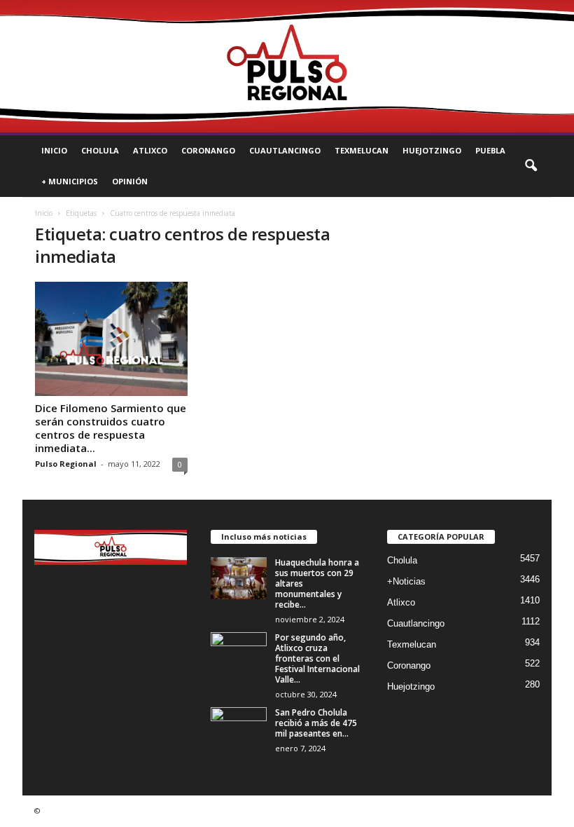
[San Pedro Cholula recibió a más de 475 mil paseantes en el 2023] (239, 728)
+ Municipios (69, 181)
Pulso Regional (66, 463)
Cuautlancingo (285, 150)
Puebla (490, 150)
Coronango (208, 150)
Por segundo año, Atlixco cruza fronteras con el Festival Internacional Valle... (317, 658)
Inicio (54, 150)
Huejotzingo (431, 150)
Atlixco (150, 150)
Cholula (100, 150)
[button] (530, 166)
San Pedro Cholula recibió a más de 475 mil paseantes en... (316, 722)
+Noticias (406, 581)
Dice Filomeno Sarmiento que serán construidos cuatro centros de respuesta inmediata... (110, 428)
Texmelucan (361, 150)
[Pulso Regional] (287, 66)
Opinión (130, 181)
